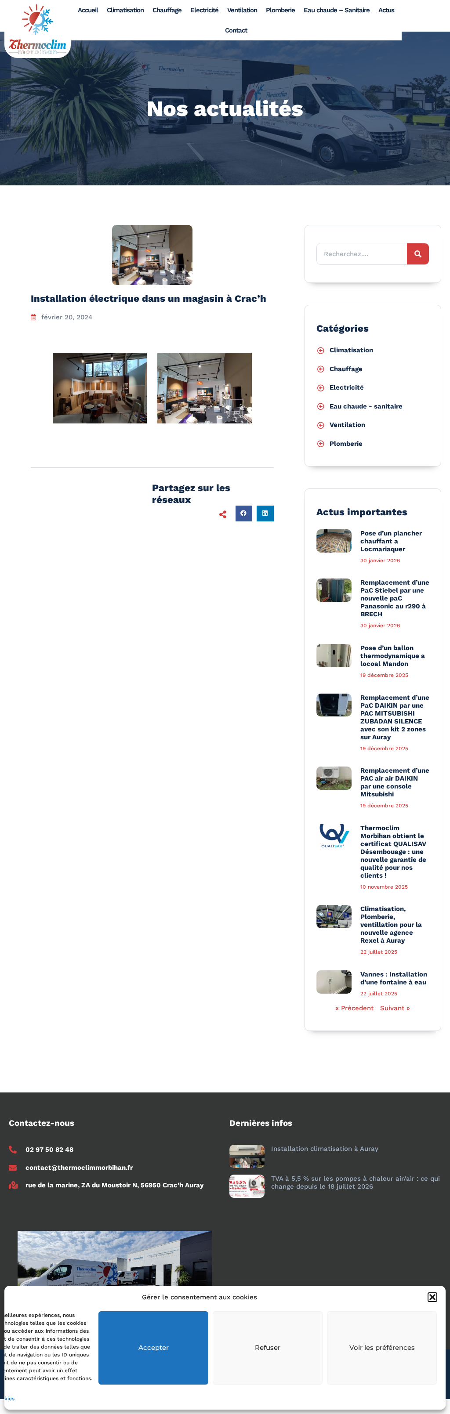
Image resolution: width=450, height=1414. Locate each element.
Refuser (267, 1347)
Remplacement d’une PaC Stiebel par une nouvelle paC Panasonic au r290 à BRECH (394, 598)
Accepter (153, 1347)
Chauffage (166, 10)
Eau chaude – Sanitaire (337, 10)
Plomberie (280, 10)
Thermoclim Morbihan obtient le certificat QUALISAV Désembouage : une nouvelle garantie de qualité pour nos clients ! (393, 851)
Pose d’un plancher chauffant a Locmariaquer (391, 541)
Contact (236, 30)
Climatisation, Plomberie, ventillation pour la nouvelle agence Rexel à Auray (391, 924)
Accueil (88, 10)
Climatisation (125, 10)
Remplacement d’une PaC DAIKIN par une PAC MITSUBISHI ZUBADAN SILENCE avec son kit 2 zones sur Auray (394, 717)
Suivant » (395, 1008)
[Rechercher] (418, 253)
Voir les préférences (382, 1347)
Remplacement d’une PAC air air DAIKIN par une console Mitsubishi (394, 782)
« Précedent (354, 1008)
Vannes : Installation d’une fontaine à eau (393, 978)
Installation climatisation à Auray (324, 1149)
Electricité (204, 10)
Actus (386, 10)
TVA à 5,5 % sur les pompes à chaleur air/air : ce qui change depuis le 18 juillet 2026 (355, 1182)
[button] (432, 1297)
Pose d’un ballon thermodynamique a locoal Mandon (392, 656)
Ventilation (242, 10)
